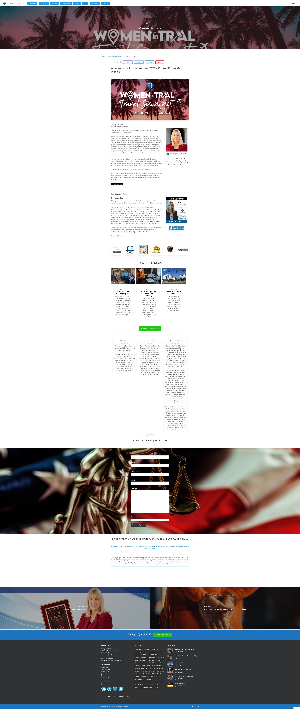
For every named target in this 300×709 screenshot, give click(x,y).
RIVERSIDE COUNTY (151, 547)
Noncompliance (140, 679)
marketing (146, 674)
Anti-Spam (125, 696)
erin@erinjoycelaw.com (113, 660)
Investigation (158, 665)
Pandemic (149, 679)
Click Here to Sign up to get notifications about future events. (131, 169)
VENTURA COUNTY (150, 549)
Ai (136, 649)
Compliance (152, 657)
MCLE (153, 23)
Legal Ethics (160, 671)
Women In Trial (147, 687)
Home (103, 56)
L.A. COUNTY (128, 547)
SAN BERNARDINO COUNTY (166, 547)
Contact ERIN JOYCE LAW (163, 634)
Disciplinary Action (158, 660)
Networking (146, 676)
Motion (138, 676)
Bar (145, 652)
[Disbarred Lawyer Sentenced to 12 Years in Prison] (225, 608)
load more (150, 435)
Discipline (138, 663)
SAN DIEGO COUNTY (182, 547)
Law (137, 671)
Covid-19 (138, 660)
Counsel (161, 657)
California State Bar (141, 657)
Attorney (142, 649)
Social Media (139, 684)
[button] (294, 3)
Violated (138, 687)
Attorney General (152, 649)
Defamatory (146, 660)
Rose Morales (105, 682)
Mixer (159, 674)
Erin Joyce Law (156, 663)
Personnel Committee (141, 682)
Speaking (148, 684)
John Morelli (105, 674)
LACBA (152, 668)
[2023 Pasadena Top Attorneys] (75, 608)
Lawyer (152, 671)
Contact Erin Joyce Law (138, 525)
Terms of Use (105, 696)
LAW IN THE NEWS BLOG (115, 56)
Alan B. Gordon (106, 670)
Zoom (156, 687)
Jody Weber (105, 684)
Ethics (137, 665)
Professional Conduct (156, 682)
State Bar (155, 684)
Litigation (138, 674)
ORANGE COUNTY (138, 547)
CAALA (140, 270)
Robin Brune (105, 672)
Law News (144, 671)
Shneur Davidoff (106, 676)
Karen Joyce (105, 680)
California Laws (154, 654)
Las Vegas (159, 668)
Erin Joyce (147, 23)
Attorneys (138, 652)
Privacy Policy (116, 696)
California (144, 654)
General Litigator (147, 665)
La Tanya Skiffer (106, 678)
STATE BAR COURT (116, 547)
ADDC (114, 270)
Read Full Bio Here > (117, 236)
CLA (165, 270)
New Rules (154, 676)
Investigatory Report (141, 668)
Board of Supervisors (155, 652)
